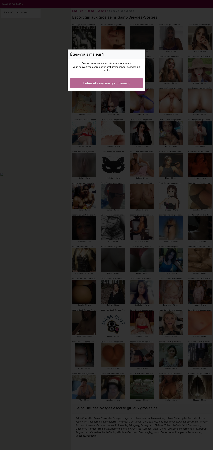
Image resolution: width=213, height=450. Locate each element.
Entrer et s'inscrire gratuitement (106, 83)
